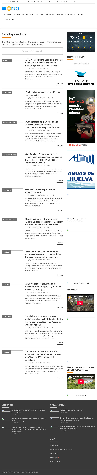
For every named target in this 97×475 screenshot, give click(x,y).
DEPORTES (39, 14)
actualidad (7, 60)
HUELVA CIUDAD (19, 14)
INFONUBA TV (61, 14)
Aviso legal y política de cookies (37, 2)
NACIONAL (80, 14)
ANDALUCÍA (71, 14)
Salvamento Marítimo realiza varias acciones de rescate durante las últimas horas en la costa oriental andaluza (44, 254)
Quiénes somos (21, 2)
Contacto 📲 (61, 2)
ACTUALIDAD (8, 14)
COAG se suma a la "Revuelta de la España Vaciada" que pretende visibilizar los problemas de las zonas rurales (44, 222)
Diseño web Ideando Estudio (30, 472)
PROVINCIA (29, 14)
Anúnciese (52, 2)
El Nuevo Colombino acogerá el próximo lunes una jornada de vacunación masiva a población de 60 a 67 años (44, 63)
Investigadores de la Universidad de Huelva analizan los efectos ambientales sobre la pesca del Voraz (42, 125)
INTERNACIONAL (9, 19)
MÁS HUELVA (50, 14)
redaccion (41, 68)
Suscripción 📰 (70, 2)
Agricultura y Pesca (9, 122)
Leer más (60, 83)
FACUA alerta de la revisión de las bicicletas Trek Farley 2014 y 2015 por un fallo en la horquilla (43, 287)
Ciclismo (6, 284)
